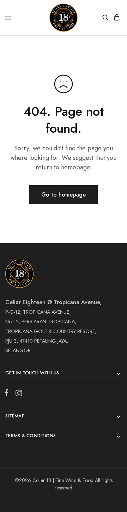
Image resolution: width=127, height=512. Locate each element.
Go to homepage (63, 195)
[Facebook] (8, 394)
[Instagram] (17, 394)
